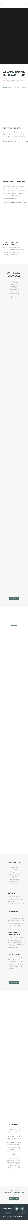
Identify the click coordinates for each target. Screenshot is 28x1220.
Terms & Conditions (22, 1213)
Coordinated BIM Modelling (14, 182)
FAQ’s (12, 1212)
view (14, 315)
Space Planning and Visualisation (10, 243)
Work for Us (7, 1213)
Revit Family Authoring (12, 128)
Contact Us (14, 1198)
